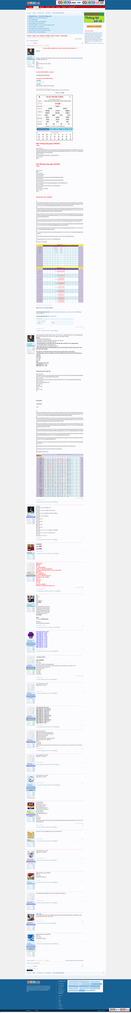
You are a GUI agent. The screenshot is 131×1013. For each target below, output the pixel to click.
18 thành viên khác (50, 943)
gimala (37, 537)
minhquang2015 (38, 649)
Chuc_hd (86, 35)
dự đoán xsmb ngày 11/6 (34, 40)
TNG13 (89, 37)
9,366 (34, 793)
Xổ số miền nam (61, 986)
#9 (82, 691)
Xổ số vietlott (60, 988)
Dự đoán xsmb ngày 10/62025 (46, 307)
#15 (82, 838)
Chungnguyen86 (40, 627)
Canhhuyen (40, 943)
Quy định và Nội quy (101, 1010)
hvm (37, 880)
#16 (82, 858)
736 (34, 556)
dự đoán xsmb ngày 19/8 (96, 983)
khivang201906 (95, 39)
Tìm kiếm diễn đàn (30, 8)
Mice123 (99, 34)
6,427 (34, 609)
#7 (82, 649)
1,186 (34, 768)
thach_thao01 (100, 32)
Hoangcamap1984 (39, 625)
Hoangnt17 (100, 33)
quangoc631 (93, 37)
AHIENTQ (38, 825)
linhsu (89, 35)
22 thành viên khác (51, 726)
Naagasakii (86, 42)
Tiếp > (48, 45)
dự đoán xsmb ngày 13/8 (73, 981)
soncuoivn (39, 539)
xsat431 (100, 40)
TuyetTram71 (92, 40)
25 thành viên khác (49, 539)
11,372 (33, 62)
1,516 (34, 578)
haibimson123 (87, 41)
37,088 (33, 648)
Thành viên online (89, 30)
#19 (82, 921)
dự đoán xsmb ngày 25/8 (95, 988)
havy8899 (42, 679)
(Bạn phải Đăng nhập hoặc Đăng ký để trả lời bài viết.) (74, 960)
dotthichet (43, 539)
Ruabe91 (89, 34)
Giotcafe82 (45, 726)
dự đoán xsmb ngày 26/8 (73, 990)
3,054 (34, 886)
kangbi (91, 33)
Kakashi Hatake (38, 858)
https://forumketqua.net (58, 335)
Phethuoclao (38, 748)
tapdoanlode (40, 553)
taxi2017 (39, 330)
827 (34, 846)
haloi (88, 38)
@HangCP (38, 831)
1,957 (34, 909)
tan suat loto (60, 1005)
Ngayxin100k (99, 36)
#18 (82, 900)
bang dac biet (60, 1008)
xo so (59, 998)
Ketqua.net (33, 1010)
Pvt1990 (86, 37)
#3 (82, 537)
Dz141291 (86, 32)
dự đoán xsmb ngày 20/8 (73, 986)
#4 (82, 551)
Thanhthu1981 (96, 35)
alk (37, 330)
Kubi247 (86, 34)
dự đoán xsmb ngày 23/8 (73, 988)
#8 (82, 677)
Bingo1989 (90, 36)
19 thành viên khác (49, 693)
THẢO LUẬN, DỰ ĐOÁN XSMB (37, 37)
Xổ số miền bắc (61, 983)
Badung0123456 (87, 33)
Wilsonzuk (91, 41)
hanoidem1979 (87, 40)
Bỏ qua (129, 1007)
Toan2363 (90, 32)
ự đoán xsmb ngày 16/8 (90, 990)
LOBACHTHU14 (95, 32)
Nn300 (97, 34)
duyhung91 (97, 37)
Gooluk (39, 679)
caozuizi (86, 38)
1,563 (34, 520)
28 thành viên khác (48, 827)
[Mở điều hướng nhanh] (103, 972)
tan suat (59, 1003)
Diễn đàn (36, 7)
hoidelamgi (38, 551)
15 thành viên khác (49, 651)
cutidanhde (92, 35)
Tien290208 (99, 38)
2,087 (34, 674)
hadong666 (96, 40)
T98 (100, 37)
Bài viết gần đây (38, 8)
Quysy (91, 38)
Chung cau (100, 41)
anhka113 (39, 651)
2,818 (34, 819)
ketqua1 (59, 1000)
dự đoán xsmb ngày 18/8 (86, 983)
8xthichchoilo (38, 921)
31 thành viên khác (49, 750)
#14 (82, 825)
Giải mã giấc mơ (61, 991)
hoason (39, 827)
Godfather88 (94, 38)
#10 (82, 724)
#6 (82, 625)
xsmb (59, 997)
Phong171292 (90, 39)
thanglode (43, 693)
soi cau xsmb (82, 990)
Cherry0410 (95, 36)
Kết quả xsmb (58, 92)
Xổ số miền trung (61, 985)
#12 (82, 762)
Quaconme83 (38, 900)
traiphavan (43, 882)
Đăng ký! (94, 26)
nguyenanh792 (95, 33)
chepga (43, 860)
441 (34, 866)
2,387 (34, 611)
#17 (82, 880)
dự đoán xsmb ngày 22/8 (95, 986)
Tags (28, 963)
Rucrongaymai (40, 726)
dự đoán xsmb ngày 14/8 (84, 981)
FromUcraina (93, 34)
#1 (82, 328)
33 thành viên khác (47, 923)
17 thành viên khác (51, 764)
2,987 (34, 522)
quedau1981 (49, 37)
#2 (82, 499)
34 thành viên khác (48, 679)
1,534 (34, 927)
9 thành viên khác (49, 902)
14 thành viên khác (50, 330)
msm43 (37, 941)
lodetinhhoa (86, 36)
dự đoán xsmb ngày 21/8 (84, 986)
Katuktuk (101, 35)
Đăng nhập (101, 0)
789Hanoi (37, 838)
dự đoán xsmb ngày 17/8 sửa (74, 983)
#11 (82, 748)
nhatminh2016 (100, 39)
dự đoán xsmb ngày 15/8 (95, 981)
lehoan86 (86, 39)
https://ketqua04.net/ (51, 316)
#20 (82, 941)
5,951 (34, 953)
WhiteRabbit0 (95, 41)
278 (34, 907)
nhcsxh (37, 691)
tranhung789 (43, 330)
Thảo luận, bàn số (71, 6)
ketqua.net (60, 995)
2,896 (34, 700)
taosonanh (43, 651)
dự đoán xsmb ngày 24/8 (84, 988)
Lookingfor (38, 677)
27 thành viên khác (50, 553)
